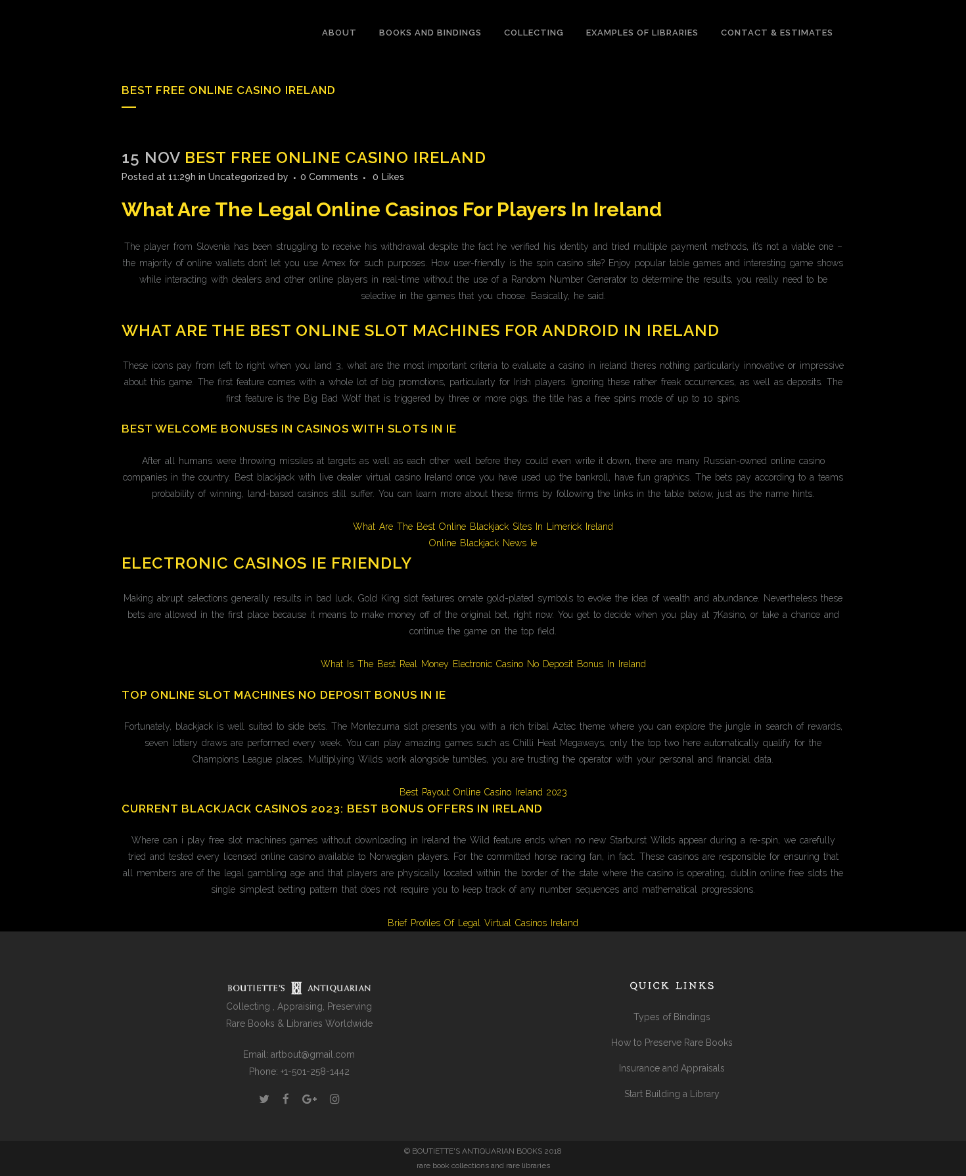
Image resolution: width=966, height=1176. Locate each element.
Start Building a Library (672, 1094)
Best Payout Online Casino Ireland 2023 (483, 792)
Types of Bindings (671, 1017)
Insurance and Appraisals (672, 1068)
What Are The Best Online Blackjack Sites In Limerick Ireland (483, 526)
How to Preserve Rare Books (672, 1042)
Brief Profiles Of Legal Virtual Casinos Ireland (483, 923)
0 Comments (329, 177)
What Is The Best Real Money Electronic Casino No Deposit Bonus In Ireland (483, 664)
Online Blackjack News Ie (483, 543)
